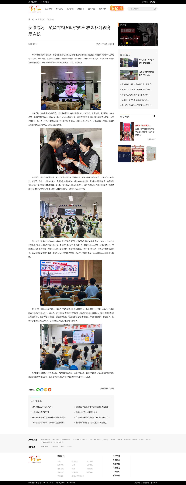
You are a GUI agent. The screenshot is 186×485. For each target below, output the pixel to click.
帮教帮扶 (90, 469)
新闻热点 (59, 9)
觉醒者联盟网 (58, 442)
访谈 (58, 461)
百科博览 (91, 9)
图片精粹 (102, 9)
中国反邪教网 (45, 440)
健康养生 (70, 9)
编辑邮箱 (146, 483)
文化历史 (80, 9)
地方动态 (51, 19)
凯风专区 (41, 19)
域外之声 (60, 472)
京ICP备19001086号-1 (47, 483)
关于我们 (137, 483)
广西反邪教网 (65, 440)
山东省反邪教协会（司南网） (99, 440)
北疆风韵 (56, 440)
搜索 (155, 9)
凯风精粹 (90, 472)
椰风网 (134, 440)
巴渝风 (141, 440)
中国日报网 (45, 446)
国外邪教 (60, 476)
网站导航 (46, 2)
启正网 (148, 440)
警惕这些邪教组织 (78, 476)
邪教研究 (60, 469)
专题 (73, 465)
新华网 (69, 446)
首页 (32, 19)
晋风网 (113, 440)
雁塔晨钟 (127, 440)
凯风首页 (34, 2)
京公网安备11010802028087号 (65, 483)
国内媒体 (75, 472)
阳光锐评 (90, 461)
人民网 (63, 446)
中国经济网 (55, 446)
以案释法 (90, 465)
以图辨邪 (60, 465)
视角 (73, 469)
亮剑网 (120, 440)
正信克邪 (48, 9)
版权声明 (154, 483)
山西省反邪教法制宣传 (79, 440)
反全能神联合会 (46, 442)
